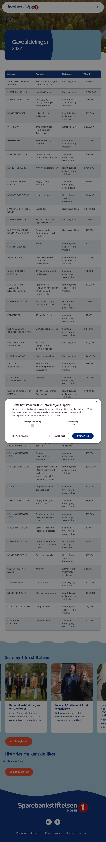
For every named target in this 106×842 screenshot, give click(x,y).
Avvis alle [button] (60, 436)
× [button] (96, 402)
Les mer (56, 415)
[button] (20, 436)
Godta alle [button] (83, 436)
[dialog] (53, 421)
